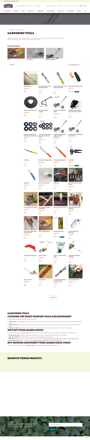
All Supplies (11, 29)
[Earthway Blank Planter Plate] (31, 102)
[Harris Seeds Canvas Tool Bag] (31, 199)
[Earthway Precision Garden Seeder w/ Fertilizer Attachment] (61, 126)
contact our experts (30, 345)
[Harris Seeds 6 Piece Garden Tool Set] (76, 175)
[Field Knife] (31, 152)
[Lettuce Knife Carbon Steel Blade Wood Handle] (61, 272)
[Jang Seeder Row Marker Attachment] (76, 247)
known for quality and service (23, 332)
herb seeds (52, 338)
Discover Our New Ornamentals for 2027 (11, 1)
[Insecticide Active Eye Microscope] (76, 223)
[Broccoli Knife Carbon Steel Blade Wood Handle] (46, 78)
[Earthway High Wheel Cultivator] (46, 102)
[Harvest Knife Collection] (46, 223)
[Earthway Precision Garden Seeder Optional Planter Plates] (31, 126)
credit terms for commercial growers (40, 340)
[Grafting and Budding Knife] (61, 152)
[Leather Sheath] (46, 272)
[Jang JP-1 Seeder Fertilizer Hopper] (61, 247)
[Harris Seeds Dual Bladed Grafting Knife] (46, 199)
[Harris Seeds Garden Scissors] (61, 199)
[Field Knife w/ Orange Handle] (46, 152)
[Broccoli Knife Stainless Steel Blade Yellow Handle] (61, 78)
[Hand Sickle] (61, 175)
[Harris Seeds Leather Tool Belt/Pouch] (76, 199)
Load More (53, 297)
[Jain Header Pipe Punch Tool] (31, 247)
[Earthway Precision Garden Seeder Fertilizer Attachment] (76, 102)
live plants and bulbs (61, 338)
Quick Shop (30, 83)
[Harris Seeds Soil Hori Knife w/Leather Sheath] (31, 223)
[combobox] (70, 6)
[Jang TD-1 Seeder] (31, 272)
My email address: (53, 422)
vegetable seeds (46, 338)
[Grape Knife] (31, 175)
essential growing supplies (73, 338)
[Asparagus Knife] (31, 78)
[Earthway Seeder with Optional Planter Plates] (76, 126)
